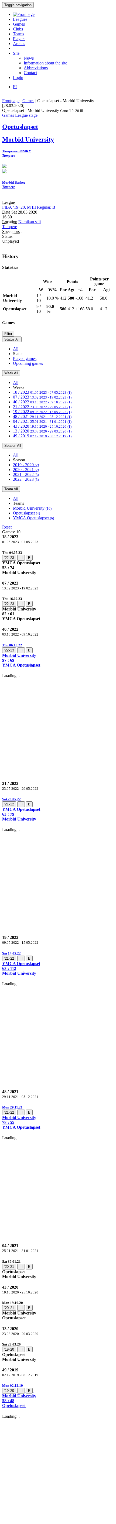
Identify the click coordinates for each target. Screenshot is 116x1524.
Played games (24, 358)
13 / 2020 (42, 431)
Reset (7, 527)
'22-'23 (9, 558)
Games (19, 24)
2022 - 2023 (26, 479)
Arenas (19, 43)
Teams (18, 34)
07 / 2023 (42, 397)
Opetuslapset (26, 513)
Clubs (18, 29)
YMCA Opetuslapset (33, 518)
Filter (8, 334)
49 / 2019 (42, 436)
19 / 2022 (42, 411)
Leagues (20, 19)
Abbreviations (36, 68)
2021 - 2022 (26, 474)
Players (19, 38)
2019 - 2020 (26, 464)
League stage (26, 115)
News (29, 58)
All (15, 348)
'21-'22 (9, 804)
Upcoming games (28, 363)
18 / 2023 (42, 392)
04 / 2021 (42, 421)
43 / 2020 (42, 426)
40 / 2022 (42, 402)
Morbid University (32, 508)
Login (18, 77)
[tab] (58, 562)
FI (15, 86)
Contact (30, 72)
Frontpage (10, 100)
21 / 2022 (42, 406)
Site (16, 53)
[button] (58, 655)
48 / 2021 (42, 416)
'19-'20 (9, 1349)
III (21, 558)
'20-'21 (9, 1267)
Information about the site (45, 63)
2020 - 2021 (26, 469)
